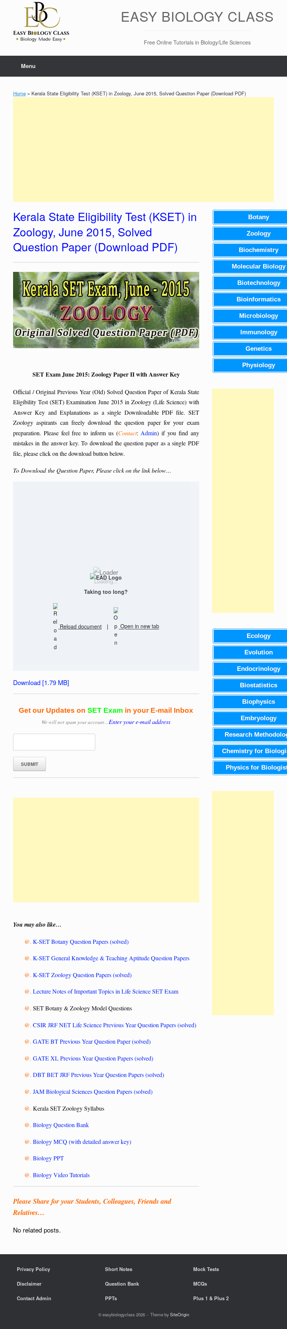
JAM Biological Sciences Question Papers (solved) (92, 1091)
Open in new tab (139, 626)
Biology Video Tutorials (61, 1175)
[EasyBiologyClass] (41, 23)
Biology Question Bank (61, 1125)
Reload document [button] (80, 626)
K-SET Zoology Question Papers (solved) (82, 975)
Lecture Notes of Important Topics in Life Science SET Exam (105, 991)
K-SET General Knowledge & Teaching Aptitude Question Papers (111, 958)
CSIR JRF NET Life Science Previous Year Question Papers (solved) (114, 1025)
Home (19, 93)
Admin (149, 433)
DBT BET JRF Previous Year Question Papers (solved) (98, 1074)
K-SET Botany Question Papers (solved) (81, 941)
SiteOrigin (179, 1314)
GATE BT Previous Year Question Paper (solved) (92, 1041)
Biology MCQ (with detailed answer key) (82, 1141)
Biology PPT (48, 1158)
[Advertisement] (143, 149)
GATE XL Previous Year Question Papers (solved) (93, 1058)
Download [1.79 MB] (41, 682)
